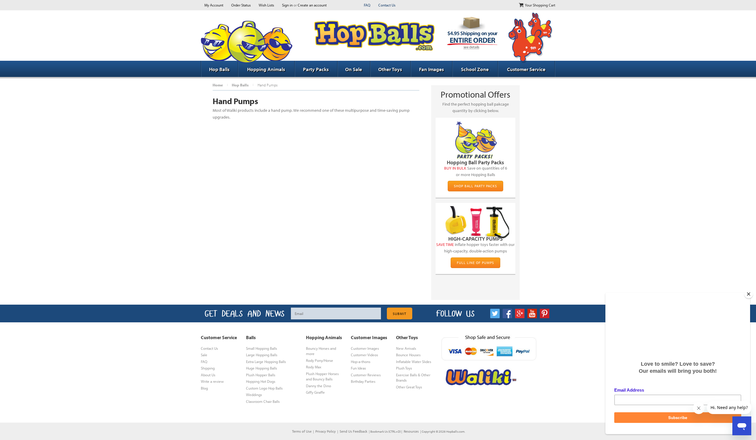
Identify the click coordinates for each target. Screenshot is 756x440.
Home (218, 85)
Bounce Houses (408, 354)
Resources (411, 431)
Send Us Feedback (353, 431)
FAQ (367, 5)
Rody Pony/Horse (319, 360)
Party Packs (316, 69)
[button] (755, 437)
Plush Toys (404, 368)
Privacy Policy (325, 431)
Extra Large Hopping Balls (266, 361)
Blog (204, 388)
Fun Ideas (358, 368)
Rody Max (313, 367)
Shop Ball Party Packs (475, 186)
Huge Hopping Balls (261, 368)
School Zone (475, 69)
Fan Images (431, 69)
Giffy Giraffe (315, 392)
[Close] (748, 294)
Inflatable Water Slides (413, 361)
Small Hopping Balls (261, 348)
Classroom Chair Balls (263, 401)
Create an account (312, 5)
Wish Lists (266, 5)
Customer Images (365, 348)
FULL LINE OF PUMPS (475, 262)
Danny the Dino (318, 385)
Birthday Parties (363, 381)
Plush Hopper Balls (260, 374)
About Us (208, 374)
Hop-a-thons (360, 361)
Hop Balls (219, 69)
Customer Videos (364, 354)
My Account (213, 5)
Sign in (287, 5)
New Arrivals (406, 348)
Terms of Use (302, 431)
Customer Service (526, 69)
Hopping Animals (266, 69)
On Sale (353, 69)
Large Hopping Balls (261, 354)
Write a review (212, 381)
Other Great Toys (409, 387)
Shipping (208, 368)
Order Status (241, 5)
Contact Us (386, 5)
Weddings (254, 394)
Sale (204, 354)
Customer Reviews (366, 374)
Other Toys (390, 69)
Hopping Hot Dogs (260, 381)
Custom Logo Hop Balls (264, 388)
